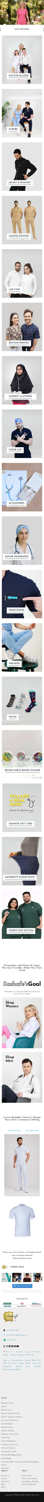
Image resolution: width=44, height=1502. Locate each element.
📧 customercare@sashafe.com (15, 1335)
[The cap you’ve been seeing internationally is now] (16, 1277)
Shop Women (12, 1004)
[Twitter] (15, 1346)
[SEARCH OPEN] (14, 4)
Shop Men (10, 1059)
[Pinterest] (12, 1346)
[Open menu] (31, 3)
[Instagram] (4, 1346)
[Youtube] (17, 1346)
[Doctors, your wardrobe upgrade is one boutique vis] (37, 1277)
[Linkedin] (9, 1346)
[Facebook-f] (7, 1346)
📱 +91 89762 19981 (11, 1330)
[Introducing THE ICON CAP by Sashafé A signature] (27, 1277)
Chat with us (12, 1340)
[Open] (19, 3)
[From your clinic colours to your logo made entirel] (6, 1277)
